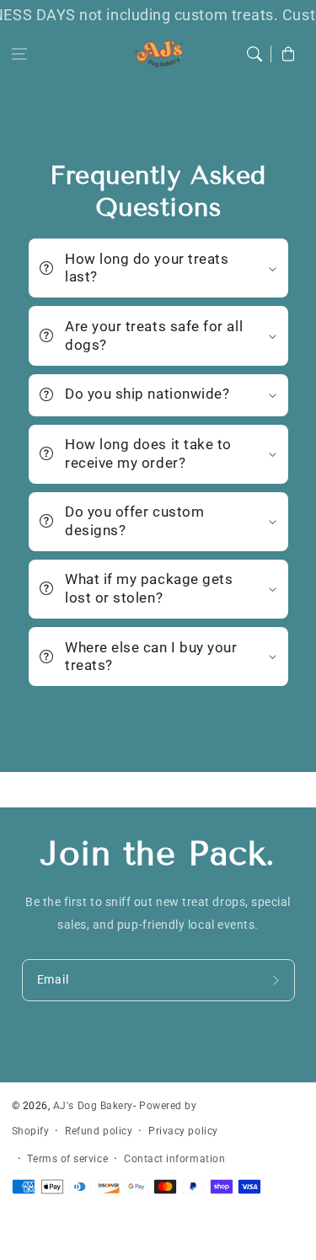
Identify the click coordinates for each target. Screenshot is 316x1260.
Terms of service (67, 1159)
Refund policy (98, 1131)
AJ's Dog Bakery (93, 1106)
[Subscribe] (278, 980)
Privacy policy (183, 1131)
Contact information (174, 1159)
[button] (19, 54)
